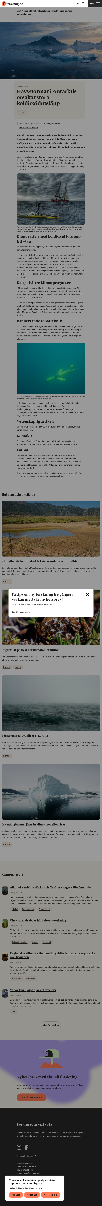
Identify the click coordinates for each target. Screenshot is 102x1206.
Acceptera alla (50, 1195)
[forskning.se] (11, 3)
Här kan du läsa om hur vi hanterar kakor (25, 1188)
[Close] (87, 594)
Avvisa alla (32, 1195)
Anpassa (16, 1195)
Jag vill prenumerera (21, 612)
